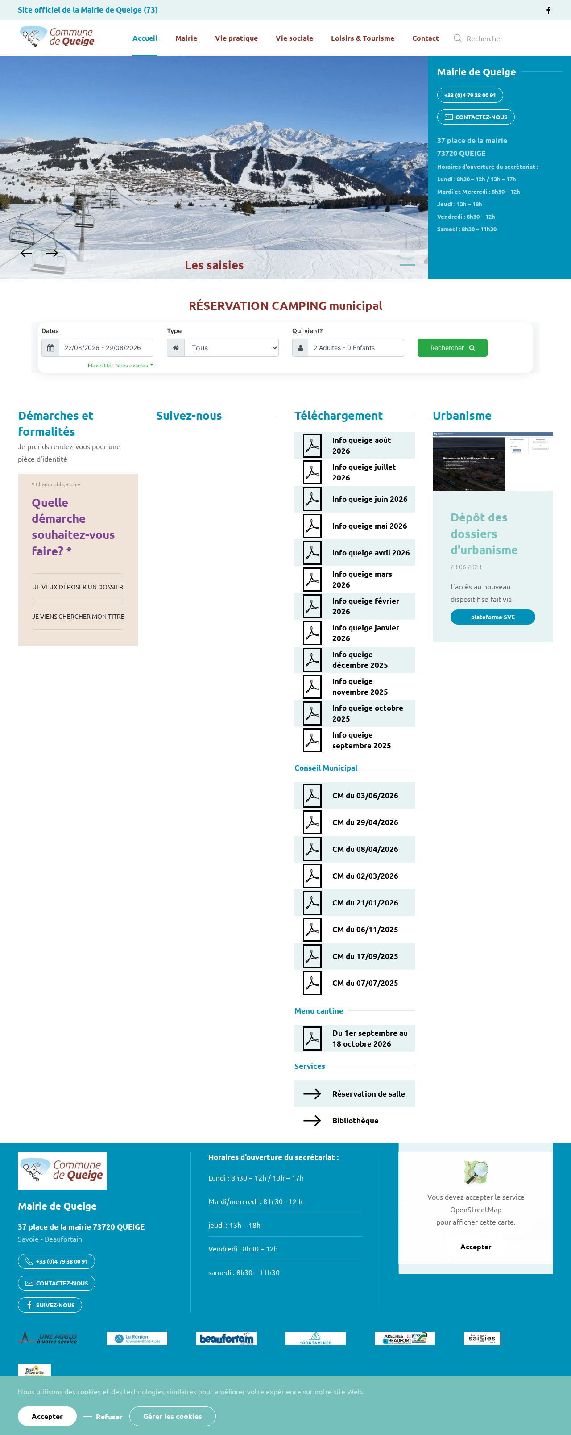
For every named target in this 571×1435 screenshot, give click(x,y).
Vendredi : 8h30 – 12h (243, 1248)
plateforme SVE (493, 617)
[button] (26, 253)
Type (174, 330)
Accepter (476, 1246)
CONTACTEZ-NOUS (481, 117)
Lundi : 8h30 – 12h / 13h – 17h (256, 1177)
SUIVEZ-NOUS (55, 1305)
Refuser (109, 1416)
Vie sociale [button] (294, 37)
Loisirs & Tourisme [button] (362, 37)
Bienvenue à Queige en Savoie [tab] (407, 251)
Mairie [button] (186, 37)
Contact (425, 37)
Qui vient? (307, 330)
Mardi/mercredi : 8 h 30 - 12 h (255, 1201)
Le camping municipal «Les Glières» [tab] (407, 258)
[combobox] (499, 38)
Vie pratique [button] (236, 37)
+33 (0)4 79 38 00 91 (470, 95)
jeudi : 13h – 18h (234, 1224)
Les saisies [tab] (407, 265)
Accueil (144, 37)
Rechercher (448, 347)
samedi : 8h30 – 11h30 (244, 1272)
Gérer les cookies (172, 1416)
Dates (50, 330)
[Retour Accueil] (58, 38)
